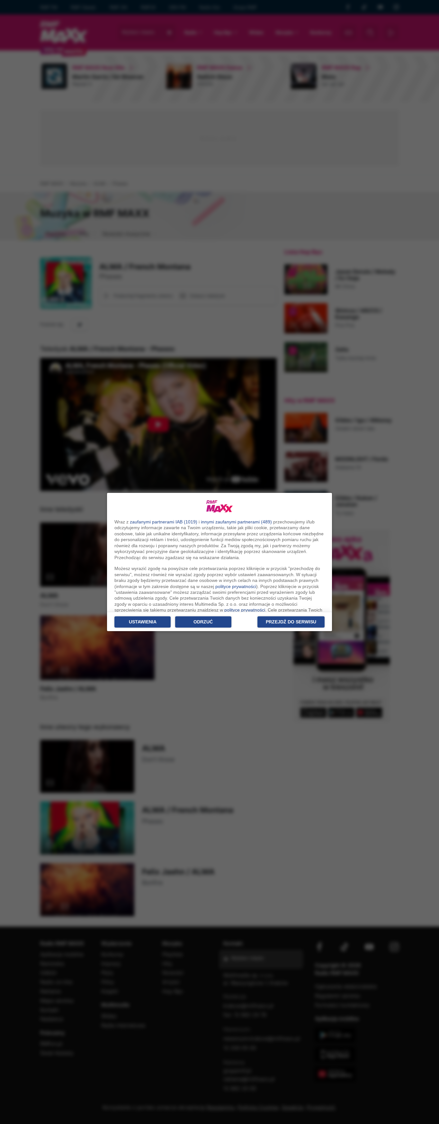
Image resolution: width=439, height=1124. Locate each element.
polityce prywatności (235, 586)
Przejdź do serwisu (291, 621)
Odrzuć (203, 621)
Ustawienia (143, 621)
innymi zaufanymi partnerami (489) (236, 521)
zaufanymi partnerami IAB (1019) (163, 521)
